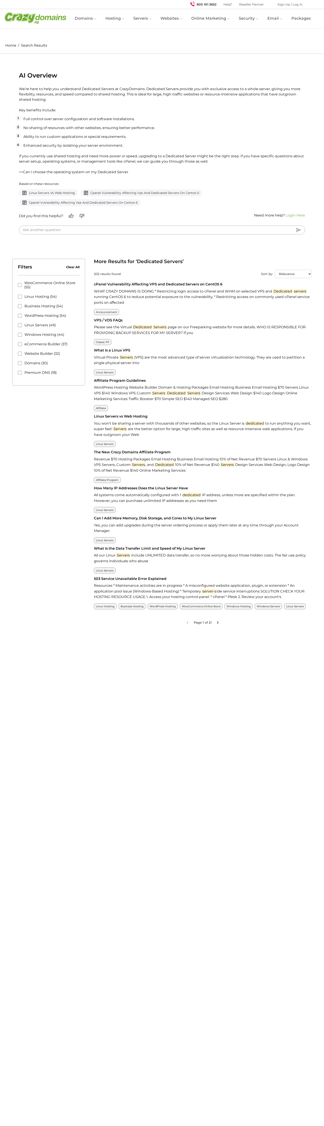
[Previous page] (187, 611)
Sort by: (267, 263)
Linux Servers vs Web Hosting (120, 406)
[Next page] (217, 611)
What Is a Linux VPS (112, 340)
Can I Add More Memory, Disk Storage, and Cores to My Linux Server (155, 507)
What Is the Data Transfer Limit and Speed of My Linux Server (149, 538)
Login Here (295, 205)
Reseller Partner (251, 4)
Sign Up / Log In (289, 4)
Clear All (73, 256)
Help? (227, 4)
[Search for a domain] (312, 4)
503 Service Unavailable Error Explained (130, 568)
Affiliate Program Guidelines (120, 370)
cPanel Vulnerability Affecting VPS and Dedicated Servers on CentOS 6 (158, 274)
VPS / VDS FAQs (108, 310)
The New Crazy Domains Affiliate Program (132, 441)
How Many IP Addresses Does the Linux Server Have (141, 477)
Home (10, 45)
